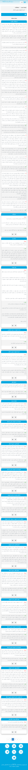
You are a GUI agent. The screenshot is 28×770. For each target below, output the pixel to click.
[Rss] (14, 752)
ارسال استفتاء (14, 18)
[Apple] (14, 746)
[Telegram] (7, 752)
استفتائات (17, 7)
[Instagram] (21, 752)
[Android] (21, 746)
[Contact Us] (14, 757)
